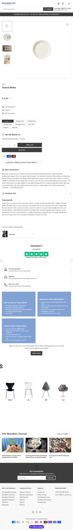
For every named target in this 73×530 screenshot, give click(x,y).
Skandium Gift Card (8, 497)
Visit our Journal (62, 434)
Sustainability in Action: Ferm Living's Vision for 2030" (11, 456)
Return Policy (36, 353)
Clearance (5, 502)
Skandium (33, 519)
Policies (22, 505)
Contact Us (41, 492)
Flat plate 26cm (8, 124)
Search (49, 9)
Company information (44, 500)
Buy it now (22, 150)
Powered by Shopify (42, 519)
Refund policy (24, 497)
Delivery (22, 500)
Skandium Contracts (8, 495)
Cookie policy (41, 502)
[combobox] (28, 9)
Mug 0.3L (6, 127)
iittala (3, 84)
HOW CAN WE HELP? (62, 492)
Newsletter (5, 505)
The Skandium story (43, 497)
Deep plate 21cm (20, 124)
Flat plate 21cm (20, 121)
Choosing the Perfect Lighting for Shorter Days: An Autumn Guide (36, 456)
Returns (22, 502)
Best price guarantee (26, 495)
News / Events (42, 495)
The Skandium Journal (9, 492)
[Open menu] (69, 3)
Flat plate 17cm (8, 121)
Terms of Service (25, 492)
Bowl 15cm (31, 124)
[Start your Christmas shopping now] (60, 445)
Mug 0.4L (14, 127)
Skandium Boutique (8, 500)
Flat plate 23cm (32, 121)
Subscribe (50, 478)
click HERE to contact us (63, 495)
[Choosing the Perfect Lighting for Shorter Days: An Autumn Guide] (36, 445)
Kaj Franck (12, 234)
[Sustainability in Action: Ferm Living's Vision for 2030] (13, 445)
